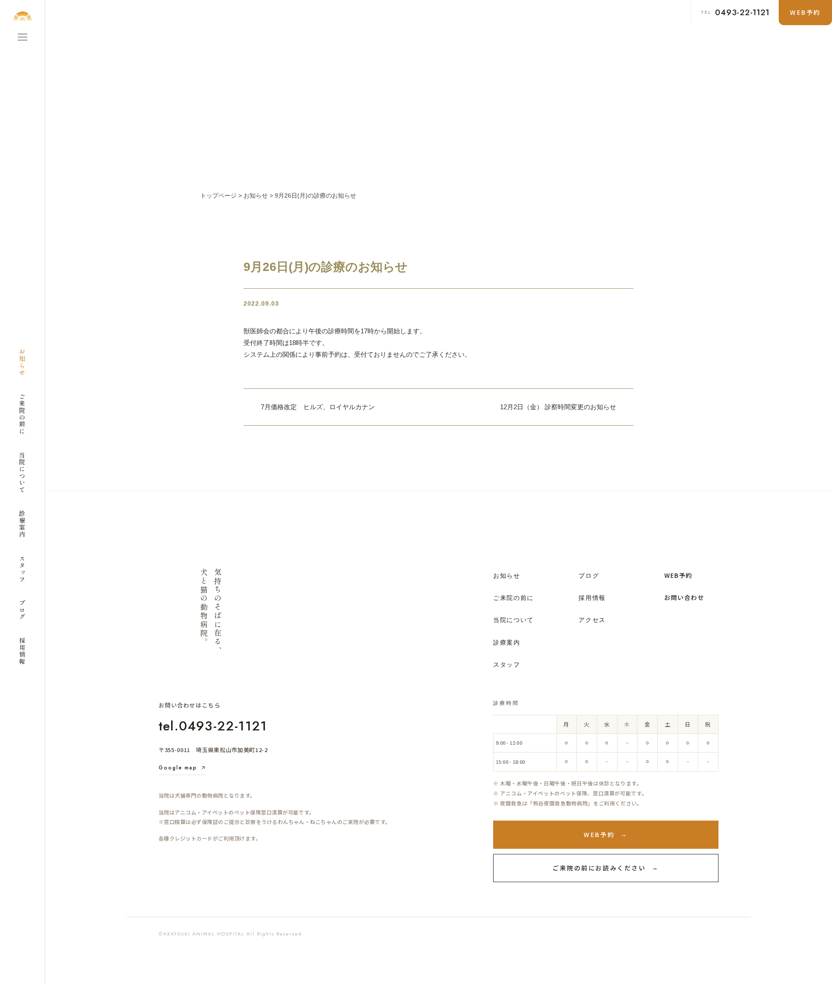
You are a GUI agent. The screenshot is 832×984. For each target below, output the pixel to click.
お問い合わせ (684, 597)
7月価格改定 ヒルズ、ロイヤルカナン (318, 407)
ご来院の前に (513, 597)
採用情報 (592, 597)
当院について (513, 620)
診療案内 (506, 642)
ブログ (588, 575)
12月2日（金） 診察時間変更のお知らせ (558, 407)
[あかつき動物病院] (22, 16)
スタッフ (506, 664)
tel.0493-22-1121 (213, 726)
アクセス (592, 620)
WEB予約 (678, 575)
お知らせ (506, 575)
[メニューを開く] (22, 37)
